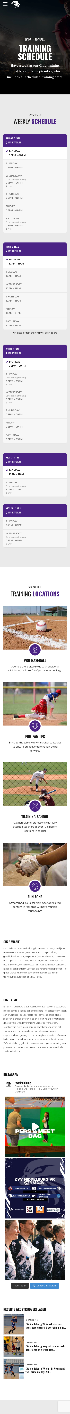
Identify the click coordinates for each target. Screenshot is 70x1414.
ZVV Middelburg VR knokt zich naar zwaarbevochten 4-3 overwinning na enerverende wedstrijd (44, 1327)
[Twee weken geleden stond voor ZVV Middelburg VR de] (35, 1188)
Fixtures (40, 39)
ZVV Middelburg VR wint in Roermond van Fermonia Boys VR (45, 1370)
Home (28, 39)
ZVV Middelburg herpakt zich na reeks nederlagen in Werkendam (45, 1348)
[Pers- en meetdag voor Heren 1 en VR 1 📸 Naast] (35, 1127)
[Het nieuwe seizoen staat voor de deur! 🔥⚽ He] (35, 1250)
